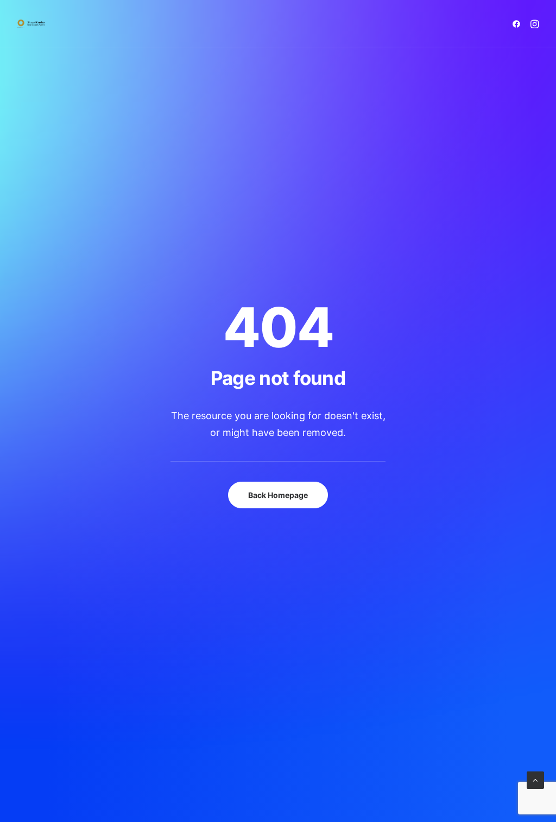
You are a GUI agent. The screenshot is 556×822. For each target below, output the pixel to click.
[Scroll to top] (535, 779)
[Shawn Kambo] (31, 24)
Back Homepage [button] (278, 495)
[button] (518, 23)
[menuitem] (518, 23)
